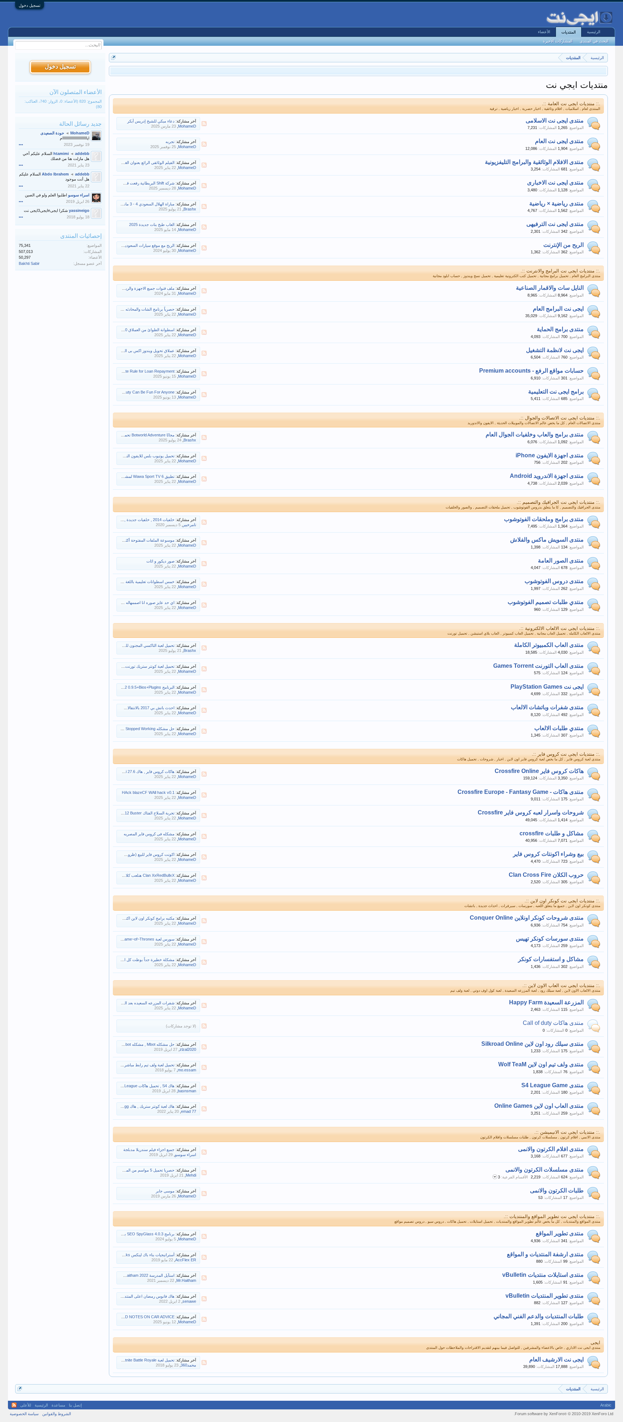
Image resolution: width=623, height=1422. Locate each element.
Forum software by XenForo (563, 1414)
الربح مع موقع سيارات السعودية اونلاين (142, 245)
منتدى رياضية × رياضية (556, 203)
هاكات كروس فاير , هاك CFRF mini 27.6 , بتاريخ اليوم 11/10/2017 (120, 771)
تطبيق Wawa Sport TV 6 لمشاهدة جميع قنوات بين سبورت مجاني (120, 476)
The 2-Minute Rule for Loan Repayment (140, 371)
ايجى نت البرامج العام (558, 309)
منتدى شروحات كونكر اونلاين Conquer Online (527, 918)
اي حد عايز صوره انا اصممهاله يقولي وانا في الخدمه (132, 602)
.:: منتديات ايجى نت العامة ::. (571, 103)
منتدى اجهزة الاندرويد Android (547, 476)
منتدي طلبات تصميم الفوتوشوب (546, 602)
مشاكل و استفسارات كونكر (551, 959)
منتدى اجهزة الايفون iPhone (550, 455)
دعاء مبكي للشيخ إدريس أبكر (150, 121)
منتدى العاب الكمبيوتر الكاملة (549, 645)
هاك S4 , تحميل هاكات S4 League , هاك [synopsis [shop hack (122, 1086)
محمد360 (188, 1365)
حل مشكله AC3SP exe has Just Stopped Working (131, 728)
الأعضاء (544, 32)
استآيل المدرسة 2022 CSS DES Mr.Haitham (137, 1275)
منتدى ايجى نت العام (559, 141)
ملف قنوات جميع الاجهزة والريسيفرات (143, 288)
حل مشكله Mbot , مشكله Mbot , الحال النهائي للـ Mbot (129, 1044)
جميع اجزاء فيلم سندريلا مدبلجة (148, 1149)
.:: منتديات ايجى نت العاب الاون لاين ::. (561, 985)
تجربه (169, 141)
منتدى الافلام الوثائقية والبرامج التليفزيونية (534, 162)
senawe (189, 1301)
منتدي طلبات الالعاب (559, 728)
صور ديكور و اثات (160, 561)
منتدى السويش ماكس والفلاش (547, 540)
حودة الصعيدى (52, 133)
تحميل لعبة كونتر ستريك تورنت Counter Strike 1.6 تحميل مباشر (122, 666)
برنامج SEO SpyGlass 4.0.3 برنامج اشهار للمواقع (133, 1234)
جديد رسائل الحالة (80, 124)
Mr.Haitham (186, 1280)
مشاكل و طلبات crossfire (552, 833)
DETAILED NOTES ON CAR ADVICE (141, 1317)
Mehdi (191, 1175)
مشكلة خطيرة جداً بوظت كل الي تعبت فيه (139, 959)
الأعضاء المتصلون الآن (75, 92)
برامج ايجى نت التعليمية (556, 391)
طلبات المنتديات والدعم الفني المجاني (539, 1316)
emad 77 (188, 1111)
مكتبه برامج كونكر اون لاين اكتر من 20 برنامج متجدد (132, 918)
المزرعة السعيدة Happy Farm (546, 1002)
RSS (204, 123)
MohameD (187, 126)
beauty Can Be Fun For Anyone (146, 392)
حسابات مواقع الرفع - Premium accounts (531, 371)
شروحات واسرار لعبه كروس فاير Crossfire (531, 812)
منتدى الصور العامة (561, 560)
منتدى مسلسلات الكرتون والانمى (544, 1170)
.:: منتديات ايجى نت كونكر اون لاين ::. (562, 900)
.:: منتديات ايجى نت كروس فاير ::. (566, 754)
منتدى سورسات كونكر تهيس (550, 939)
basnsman (187, 1091)
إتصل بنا (75, 1405)
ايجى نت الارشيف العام (556, 1359)
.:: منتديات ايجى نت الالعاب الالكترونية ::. (559, 628)
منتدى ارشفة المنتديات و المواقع (545, 1254)
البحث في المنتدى (594, 41)
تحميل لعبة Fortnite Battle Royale (146, 1360)
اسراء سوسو (185, 1154)
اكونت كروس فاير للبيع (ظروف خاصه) (143, 854)
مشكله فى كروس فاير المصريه (149, 834)
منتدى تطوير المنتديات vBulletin (544, 1296)
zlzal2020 (188, 1049)
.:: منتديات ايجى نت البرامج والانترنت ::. (560, 271)
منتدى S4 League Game (552, 1085)
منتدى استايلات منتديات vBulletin (543, 1275)
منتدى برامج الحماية (560, 329)
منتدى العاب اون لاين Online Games (539, 1106)
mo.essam (187, 1070)
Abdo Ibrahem (55, 174)
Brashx (190, 209)
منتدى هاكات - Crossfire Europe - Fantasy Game (521, 792)
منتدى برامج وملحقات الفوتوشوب (544, 519)
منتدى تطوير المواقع (560, 1233)
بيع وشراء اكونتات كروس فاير (548, 854)
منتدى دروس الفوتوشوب (554, 581)
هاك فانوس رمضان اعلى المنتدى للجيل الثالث (137, 1296)
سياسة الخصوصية (24, 1414)
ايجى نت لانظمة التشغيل (555, 350)
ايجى (595, 1342)
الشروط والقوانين (56, 1414)
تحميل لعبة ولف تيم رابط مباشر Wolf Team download (130, 1065)
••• (21, 144)
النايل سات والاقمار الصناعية (550, 288)
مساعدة (58, 1405)
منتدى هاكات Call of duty (553, 1023)
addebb (82, 153)
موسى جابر (165, 1191)
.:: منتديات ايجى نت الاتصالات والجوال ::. (559, 418)
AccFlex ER (185, 1260)
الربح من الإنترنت (563, 245)
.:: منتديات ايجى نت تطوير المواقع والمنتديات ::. (552, 1216)
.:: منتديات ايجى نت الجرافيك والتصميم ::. (558, 502)
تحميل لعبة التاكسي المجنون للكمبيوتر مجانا (139, 645)
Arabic (605, 1405)
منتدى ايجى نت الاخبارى (555, 182)
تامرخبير (189, 525)
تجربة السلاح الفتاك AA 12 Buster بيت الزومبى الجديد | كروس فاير (120, 813)
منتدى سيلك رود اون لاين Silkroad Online (532, 1044)
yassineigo (79, 210)
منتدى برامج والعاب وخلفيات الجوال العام (535, 434)
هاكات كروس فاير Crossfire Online (539, 771)
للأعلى (25, 1405)
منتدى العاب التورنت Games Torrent (538, 666)
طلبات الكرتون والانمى (557, 1190)
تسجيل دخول (29, 5)
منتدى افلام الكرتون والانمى (551, 1149)
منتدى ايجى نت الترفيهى (555, 224)
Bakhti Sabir (29, 263)
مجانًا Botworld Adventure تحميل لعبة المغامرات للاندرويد (127, 435)
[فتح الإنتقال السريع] (113, 57)
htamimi (61, 153)
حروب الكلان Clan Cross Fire (546, 875)
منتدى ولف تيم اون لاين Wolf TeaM (541, 1064)
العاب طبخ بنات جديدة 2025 (151, 224)
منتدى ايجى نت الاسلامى (555, 120)
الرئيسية (593, 32)
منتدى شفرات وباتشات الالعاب (547, 707)
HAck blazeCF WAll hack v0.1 (148, 792)
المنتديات (568, 32)
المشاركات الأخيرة (558, 41)
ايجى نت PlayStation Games (547, 687)
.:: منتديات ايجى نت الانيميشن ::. (567, 1132)
